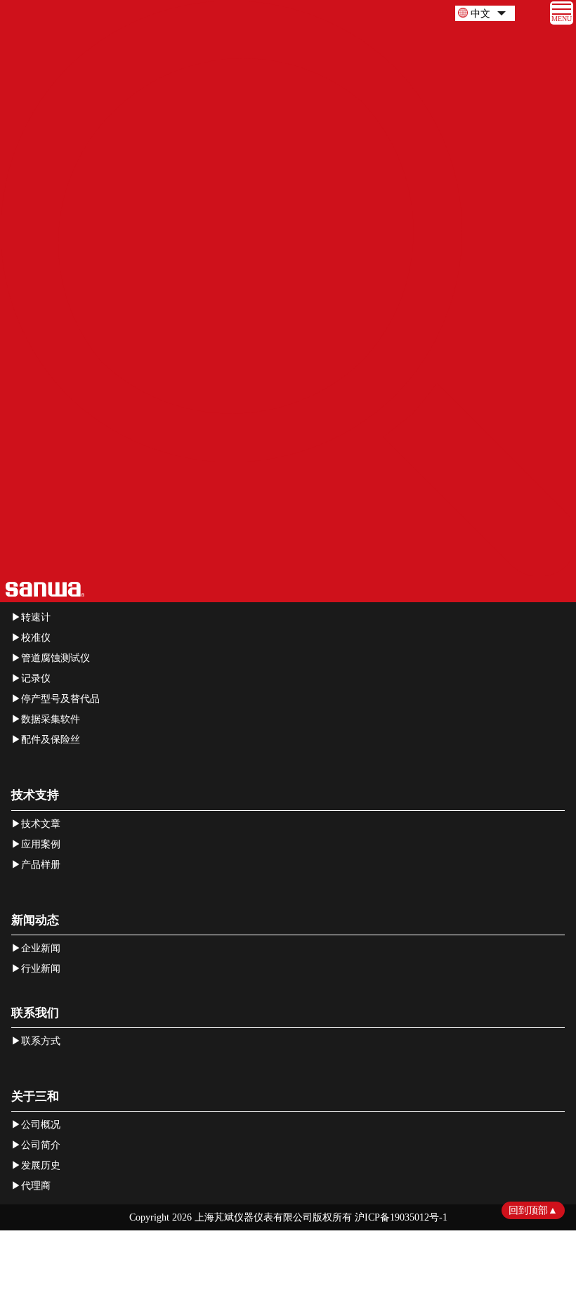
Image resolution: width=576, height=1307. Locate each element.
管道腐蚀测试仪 (55, 658)
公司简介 (40, 1145)
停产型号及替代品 (60, 699)
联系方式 (40, 1041)
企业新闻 (40, 948)
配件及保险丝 (50, 739)
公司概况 (40, 1124)
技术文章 (40, 824)
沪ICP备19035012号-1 (401, 1217)
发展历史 (40, 1165)
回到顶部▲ (533, 1210)
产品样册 (40, 864)
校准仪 (36, 637)
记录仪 (36, 678)
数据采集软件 (50, 719)
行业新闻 (40, 968)
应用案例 (40, 844)
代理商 (36, 1186)
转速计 (36, 617)
